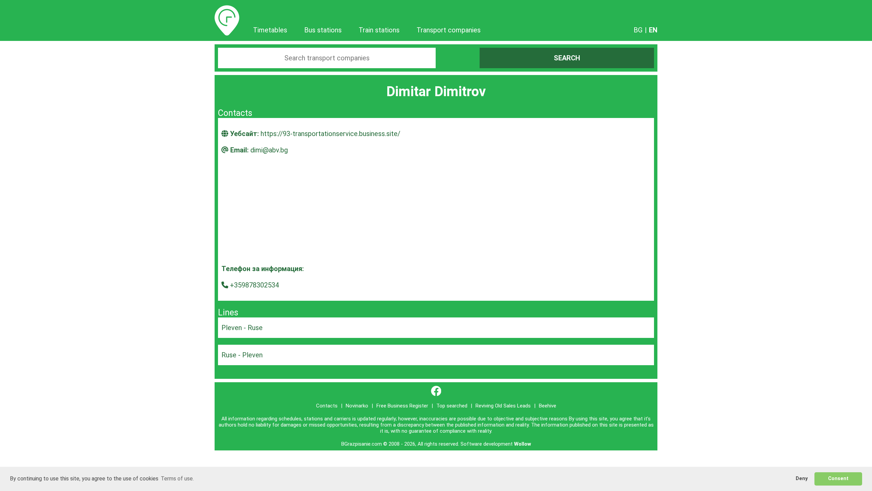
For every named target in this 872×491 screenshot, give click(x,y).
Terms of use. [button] (177, 478)
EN (653, 30)
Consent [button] (838, 478)
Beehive (547, 406)
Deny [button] (802, 478)
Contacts (327, 406)
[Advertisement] (436, 213)
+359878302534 (254, 285)
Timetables (227, 9)
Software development (487, 444)
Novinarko (357, 406)
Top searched (451, 406)
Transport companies (449, 30)
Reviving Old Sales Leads (503, 406)
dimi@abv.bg (269, 150)
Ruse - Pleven (242, 355)
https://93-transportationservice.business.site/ (330, 134)
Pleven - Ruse (242, 328)
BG (638, 30)
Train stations (379, 30)
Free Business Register (402, 406)
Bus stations (323, 30)
